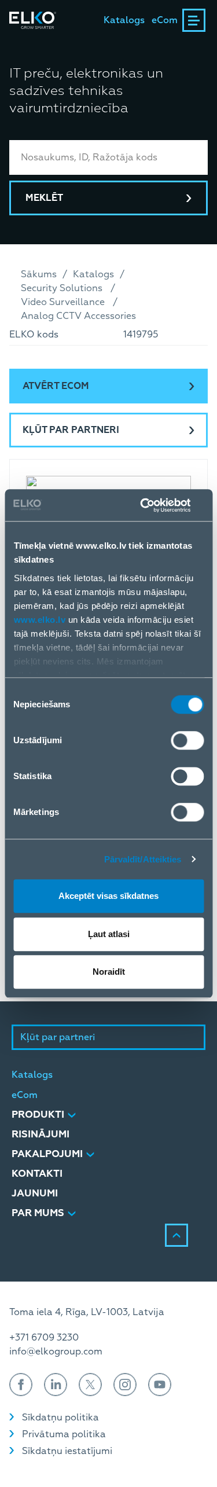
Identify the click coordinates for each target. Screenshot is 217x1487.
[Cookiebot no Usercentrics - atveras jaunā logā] (154, 505)
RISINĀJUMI (40, 1134)
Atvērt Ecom (56, 386)
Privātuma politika (64, 1434)
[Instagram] (125, 1384)
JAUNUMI (35, 1193)
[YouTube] (159, 1384)
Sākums (39, 274)
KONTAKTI (37, 1173)
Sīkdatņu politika (60, 1417)
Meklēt (44, 198)
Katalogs (124, 20)
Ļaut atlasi (109, 934)
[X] (90, 1384)
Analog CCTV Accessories (78, 316)
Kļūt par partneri (71, 430)
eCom (165, 20)
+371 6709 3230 (44, 1337)
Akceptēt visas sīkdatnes (108, 896)
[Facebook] (20, 1384)
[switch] (187, 740)
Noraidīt (109, 971)
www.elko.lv (39, 620)
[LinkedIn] (55, 1384)
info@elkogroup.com (55, 1351)
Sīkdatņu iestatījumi (67, 1451)
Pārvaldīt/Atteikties (143, 859)
